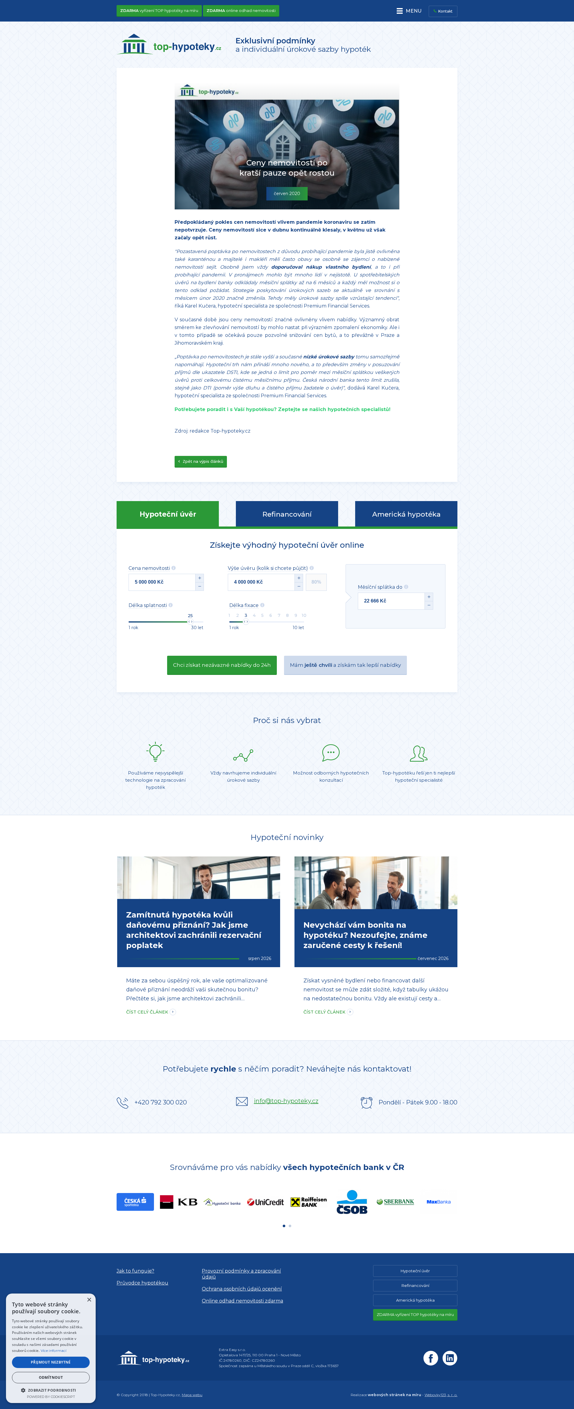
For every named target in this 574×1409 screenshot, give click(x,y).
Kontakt (445, 11)
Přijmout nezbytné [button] (51, 1362)
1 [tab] (284, 1226)
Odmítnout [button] (51, 1377)
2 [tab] (290, 1226)
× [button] (89, 1300)
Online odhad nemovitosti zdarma (242, 1301)
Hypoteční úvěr (168, 514)
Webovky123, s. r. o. (441, 1395)
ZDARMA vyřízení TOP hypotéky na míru (415, 1314)
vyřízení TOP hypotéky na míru (159, 10)
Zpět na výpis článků (202, 461)
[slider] (190, 621)
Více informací (53, 1350)
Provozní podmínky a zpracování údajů (241, 1274)
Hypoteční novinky (287, 837)
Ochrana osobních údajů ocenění (242, 1289)
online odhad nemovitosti (241, 10)
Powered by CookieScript (51, 1397)
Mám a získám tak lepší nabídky (345, 665)
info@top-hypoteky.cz (286, 1100)
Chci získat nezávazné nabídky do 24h (222, 665)
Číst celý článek (147, 1012)
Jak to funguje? (135, 1271)
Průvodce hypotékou (142, 1283)
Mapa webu (192, 1395)
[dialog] (51, 1348)
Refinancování (287, 514)
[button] (51, 1390)
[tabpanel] (135, 1201)
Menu (414, 11)
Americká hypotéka (406, 514)
